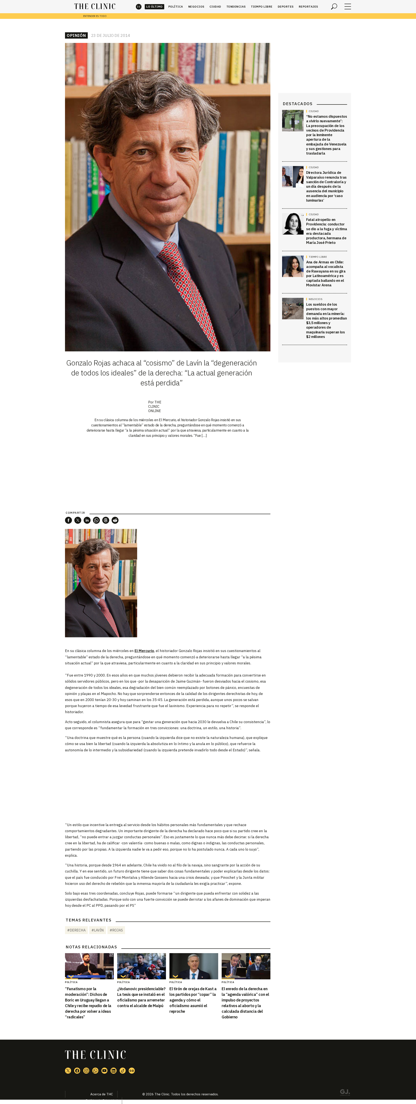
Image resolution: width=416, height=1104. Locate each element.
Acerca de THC (101, 1094)
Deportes (286, 6)
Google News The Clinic (132, 1071)
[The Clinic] (94, 6)
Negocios (196, 6)
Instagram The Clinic (86, 1071)
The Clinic (138, 6)
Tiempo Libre (262, 6)
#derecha (76, 930)
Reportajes (308, 6)
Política (175, 6)
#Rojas (116, 930)
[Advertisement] (167, 787)
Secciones (347, 6)
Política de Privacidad (101, 1101)
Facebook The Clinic (77, 1071)
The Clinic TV (104, 1071)
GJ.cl (345, 1093)
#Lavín (97, 930)
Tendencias (236, 6)
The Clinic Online (154, 406)
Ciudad (215, 6)
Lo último (154, 6)
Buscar (334, 6)
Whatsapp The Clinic (95, 1071)
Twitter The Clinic (68, 1071)
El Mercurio (144, 650)
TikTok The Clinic (123, 1071)
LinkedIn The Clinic (113, 1071)
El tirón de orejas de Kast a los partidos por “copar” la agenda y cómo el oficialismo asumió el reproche (193, 1000)
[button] (68, 520)
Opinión (76, 35)
